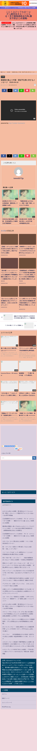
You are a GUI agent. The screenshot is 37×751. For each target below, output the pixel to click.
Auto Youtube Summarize (17, 123)
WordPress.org (6, 706)
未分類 (2, 76)
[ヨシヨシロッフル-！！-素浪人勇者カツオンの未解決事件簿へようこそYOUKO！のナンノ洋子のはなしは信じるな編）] (18, 629)
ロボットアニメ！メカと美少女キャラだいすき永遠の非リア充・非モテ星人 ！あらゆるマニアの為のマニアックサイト (18, 572)
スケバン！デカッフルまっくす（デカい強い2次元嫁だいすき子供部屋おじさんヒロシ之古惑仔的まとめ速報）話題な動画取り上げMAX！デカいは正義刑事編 (18, 614)
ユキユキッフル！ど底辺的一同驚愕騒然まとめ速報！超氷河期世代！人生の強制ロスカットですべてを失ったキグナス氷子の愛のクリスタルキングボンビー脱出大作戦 (18, 644)
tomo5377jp (19, 178)
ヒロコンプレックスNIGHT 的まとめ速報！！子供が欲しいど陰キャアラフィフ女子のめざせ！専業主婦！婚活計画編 (18, 651)
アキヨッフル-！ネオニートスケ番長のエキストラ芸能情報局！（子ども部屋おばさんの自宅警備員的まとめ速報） (18, 621)
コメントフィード (7, 702)
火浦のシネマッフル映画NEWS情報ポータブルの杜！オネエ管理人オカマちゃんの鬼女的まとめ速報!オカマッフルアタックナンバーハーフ (18, 591)
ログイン (4, 694)
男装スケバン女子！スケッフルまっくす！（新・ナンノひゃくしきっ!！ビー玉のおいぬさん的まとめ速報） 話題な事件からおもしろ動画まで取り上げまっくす (18, 565)
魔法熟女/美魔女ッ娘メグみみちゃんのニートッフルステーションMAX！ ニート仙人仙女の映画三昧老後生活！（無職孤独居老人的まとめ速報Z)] (18, 528)
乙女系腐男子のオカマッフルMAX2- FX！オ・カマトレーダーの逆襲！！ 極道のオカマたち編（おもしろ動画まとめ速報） (18, 520)
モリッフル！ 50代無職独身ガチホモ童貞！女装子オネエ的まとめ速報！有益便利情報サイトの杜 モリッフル (18, 636)
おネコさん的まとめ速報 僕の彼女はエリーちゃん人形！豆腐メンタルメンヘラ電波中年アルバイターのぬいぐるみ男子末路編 (18, 513)
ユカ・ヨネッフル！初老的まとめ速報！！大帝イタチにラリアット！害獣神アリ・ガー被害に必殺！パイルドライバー (18, 598)
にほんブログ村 (6, 453)
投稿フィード (6, 698)
